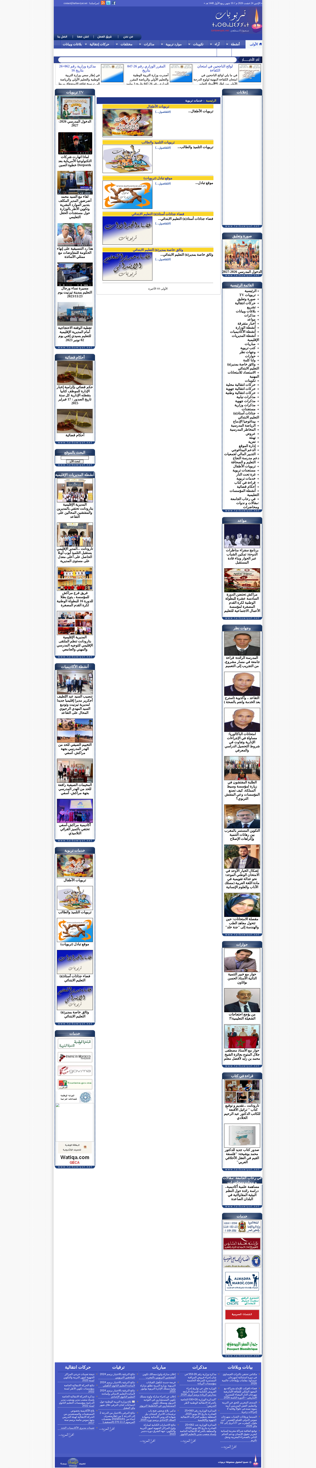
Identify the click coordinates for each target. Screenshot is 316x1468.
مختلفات (126, 44)
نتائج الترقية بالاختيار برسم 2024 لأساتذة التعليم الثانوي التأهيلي (117, 1384)
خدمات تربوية (193, 100)
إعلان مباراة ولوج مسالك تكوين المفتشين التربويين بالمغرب (159, 1376)
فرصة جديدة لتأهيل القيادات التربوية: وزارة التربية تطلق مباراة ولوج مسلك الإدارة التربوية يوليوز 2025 (158, 1387)
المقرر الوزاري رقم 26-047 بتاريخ (146, 68)
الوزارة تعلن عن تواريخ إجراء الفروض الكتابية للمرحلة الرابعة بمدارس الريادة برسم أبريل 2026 (198, 1391)
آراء (217, 44)
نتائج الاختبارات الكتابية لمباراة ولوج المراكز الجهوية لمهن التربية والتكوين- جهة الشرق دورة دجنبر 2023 (158, 1429)
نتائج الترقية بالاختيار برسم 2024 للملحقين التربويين (117, 1376)
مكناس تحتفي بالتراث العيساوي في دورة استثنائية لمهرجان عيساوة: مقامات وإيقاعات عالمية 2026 (239, 1379)
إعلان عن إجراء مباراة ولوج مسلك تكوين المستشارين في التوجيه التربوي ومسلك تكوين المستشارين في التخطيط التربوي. (157, 1401)
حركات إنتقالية (99, 44)
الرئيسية (210, 100)
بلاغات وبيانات (72, 44)
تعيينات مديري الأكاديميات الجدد (77, 1427)
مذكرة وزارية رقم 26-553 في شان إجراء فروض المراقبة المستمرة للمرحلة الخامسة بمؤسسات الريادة (200, 1379)
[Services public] (242, 1320)
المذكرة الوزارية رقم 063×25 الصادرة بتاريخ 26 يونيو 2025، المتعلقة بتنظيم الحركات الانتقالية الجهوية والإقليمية (198, 1415)
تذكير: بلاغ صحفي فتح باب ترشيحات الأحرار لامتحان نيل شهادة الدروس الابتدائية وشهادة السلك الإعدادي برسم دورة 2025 (158, 1415)
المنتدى (224, 52)
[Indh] (75, 1049)
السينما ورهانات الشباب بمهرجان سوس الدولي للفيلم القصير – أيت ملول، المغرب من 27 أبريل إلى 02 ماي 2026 (238, 1421)
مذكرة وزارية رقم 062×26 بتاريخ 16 (77, 68)
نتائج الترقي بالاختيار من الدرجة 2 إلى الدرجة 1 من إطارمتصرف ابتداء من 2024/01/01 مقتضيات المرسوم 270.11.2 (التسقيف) (117, 1417)
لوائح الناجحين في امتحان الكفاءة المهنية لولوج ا (187, 59)
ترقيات (238, 52)
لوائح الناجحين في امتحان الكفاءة (215, 68)
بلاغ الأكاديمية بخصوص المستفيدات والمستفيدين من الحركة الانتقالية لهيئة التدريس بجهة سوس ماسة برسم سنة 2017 (78, 1416)
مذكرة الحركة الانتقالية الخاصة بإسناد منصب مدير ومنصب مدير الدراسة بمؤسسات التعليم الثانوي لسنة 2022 (76, 1401)
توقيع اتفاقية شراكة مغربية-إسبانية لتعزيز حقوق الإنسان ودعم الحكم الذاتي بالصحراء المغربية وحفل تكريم (239, 1435)
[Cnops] (242, 1307)
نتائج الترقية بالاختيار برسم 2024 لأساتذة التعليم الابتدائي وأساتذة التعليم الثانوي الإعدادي (117, 1393)
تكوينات (198, 44)
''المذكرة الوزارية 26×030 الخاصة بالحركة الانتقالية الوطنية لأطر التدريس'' (198, 1402)
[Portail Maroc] (242, 1289)
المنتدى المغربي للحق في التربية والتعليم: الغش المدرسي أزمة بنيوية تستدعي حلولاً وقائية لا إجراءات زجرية (239, 1407)
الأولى (254, 44)
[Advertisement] (132, 20)
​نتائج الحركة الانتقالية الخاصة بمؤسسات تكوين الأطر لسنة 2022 (79, 1388)
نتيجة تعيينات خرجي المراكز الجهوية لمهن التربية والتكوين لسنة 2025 (78, 1377)
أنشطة (235, 44)
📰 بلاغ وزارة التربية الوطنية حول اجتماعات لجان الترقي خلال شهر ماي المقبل (117, 1404)
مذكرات (149, 44)
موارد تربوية (174, 44)
